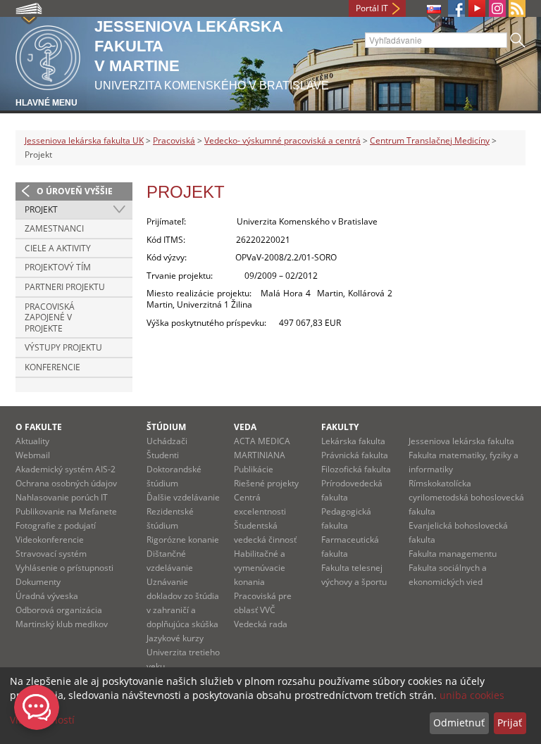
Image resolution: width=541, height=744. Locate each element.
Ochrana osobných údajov (66, 483)
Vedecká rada (260, 624)
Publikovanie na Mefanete (66, 511)
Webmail (32, 455)
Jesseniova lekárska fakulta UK (84, 140)
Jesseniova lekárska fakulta (461, 441)
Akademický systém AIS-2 (65, 469)
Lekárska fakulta (353, 441)
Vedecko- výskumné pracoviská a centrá (282, 140)
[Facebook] (456, 8)
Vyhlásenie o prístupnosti (64, 568)
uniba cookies (472, 695)
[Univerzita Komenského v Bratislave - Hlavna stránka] (47, 55)
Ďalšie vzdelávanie (183, 497)
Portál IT (372, 8)
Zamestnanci (54, 228)
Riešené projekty (266, 483)
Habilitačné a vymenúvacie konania (259, 568)
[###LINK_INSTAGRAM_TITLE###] (497, 8)
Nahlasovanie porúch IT (61, 497)
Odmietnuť (459, 722)
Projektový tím (58, 267)
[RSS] (517, 8)
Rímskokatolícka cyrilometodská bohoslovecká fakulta (466, 497)
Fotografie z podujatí (55, 525)
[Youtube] (476, 8)
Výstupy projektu (63, 347)
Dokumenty (38, 582)
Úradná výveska (46, 596)
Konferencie (52, 367)
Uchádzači (167, 441)
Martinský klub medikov (61, 624)
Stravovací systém (51, 554)
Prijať (509, 722)
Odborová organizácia (58, 610)
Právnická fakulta (354, 455)
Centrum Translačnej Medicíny (430, 140)
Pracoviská (174, 140)
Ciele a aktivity (58, 248)
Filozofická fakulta (356, 469)
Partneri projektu (65, 287)
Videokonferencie (49, 540)
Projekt (41, 209)
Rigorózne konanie (183, 540)
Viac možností (42, 719)
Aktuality (32, 441)
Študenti (163, 455)
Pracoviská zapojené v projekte (50, 317)
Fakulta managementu (453, 554)
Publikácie (253, 469)
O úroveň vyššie (75, 191)
